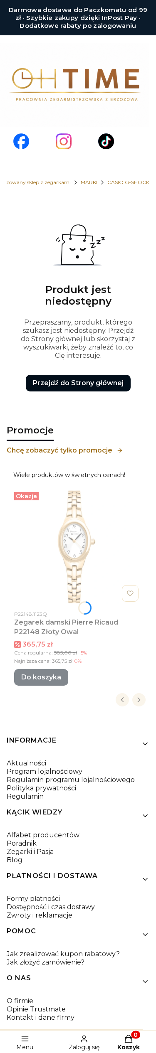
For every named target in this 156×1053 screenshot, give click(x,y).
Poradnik (22, 843)
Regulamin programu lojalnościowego (71, 780)
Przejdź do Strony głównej (78, 383)
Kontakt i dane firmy (40, 1017)
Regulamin (25, 796)
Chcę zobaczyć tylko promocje (59, 450)
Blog (14, 860)
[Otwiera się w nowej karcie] (21, 141)
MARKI (89, 182)
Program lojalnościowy (44, 771)
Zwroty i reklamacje (39, 915)
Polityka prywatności (41, 788)
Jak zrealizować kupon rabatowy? (63, 954)
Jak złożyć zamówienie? (45, 962)
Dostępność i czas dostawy (51, 907)
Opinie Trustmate (36, 1009)
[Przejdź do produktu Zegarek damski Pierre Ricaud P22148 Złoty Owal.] (78, 547)
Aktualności (26, 763)
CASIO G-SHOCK (128, 182)
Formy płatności (33, 899)
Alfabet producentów (43, 835)
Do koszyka (41, 677)
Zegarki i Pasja (30, 852)
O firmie (20, 1001)
